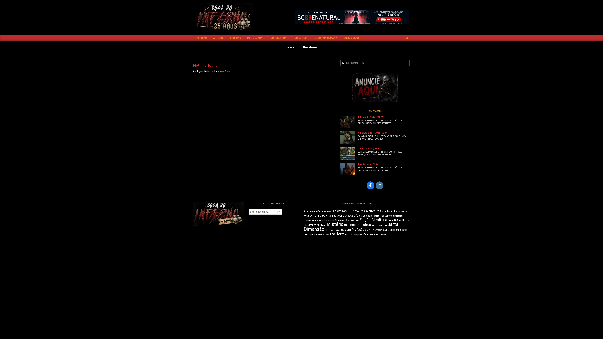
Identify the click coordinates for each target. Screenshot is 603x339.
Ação (328, 216)
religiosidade (330, 230)
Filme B (392, 220)
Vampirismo (358, 235)
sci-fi (368, 229)
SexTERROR (377, 230)
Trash (345, 234)
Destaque (398, 216)
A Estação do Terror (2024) (373, 133)
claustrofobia (353, 215)
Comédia (367, 216)
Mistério (335, 224)
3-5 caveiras (356, 211)
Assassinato (401, 211)
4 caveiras (373, 211)
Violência (371, 234)
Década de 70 (317, 220)
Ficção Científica (373, 220)
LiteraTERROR (310, 225)
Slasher (386, 230)
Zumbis (382, 235)
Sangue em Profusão (350, 229)
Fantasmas (352, 220)
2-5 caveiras (323, 211)
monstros (364, 225)
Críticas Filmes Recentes (378, 123)
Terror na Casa (323, 235)
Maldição (321, 225)
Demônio (389, 215)
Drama (307, 220)
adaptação (387, 211)
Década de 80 (331, 220)
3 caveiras (339, 211)
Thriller (335, 234)
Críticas (388, 120)
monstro (350, 225)
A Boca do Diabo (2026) (371, 117)
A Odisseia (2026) (368, 164)
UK (351, 234)
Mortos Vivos (378, 225)
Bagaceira (337, 215)
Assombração (314, 215)
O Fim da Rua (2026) (369, 148)
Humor (405, 220)
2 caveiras (309, 211)
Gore (398, 220)
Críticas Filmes (398, 136)
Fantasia (341, 220)
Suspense (395, 229)
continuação (378, 216)
